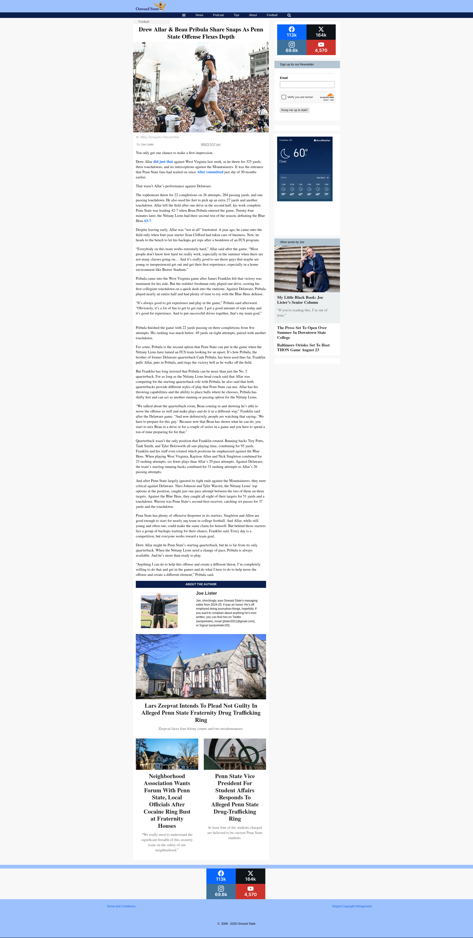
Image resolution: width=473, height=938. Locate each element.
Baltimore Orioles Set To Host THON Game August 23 (303, 347)
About (253, 15)
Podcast (218, 15)
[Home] (151, 9)
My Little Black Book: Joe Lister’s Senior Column (300, 299)
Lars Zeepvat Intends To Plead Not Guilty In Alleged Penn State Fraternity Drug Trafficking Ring (201, 712)
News (199, 15)
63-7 (147, 220)
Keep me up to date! (294, 110)
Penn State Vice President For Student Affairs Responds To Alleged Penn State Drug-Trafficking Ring (235, 797)
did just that (163, 161)
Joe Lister (147, 144)
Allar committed (210, 172)
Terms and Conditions (121, 906)
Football (272, 15)
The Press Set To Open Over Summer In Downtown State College (302, 332)
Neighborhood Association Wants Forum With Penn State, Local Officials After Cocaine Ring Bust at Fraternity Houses (167, 800)
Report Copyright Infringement (352, 906)
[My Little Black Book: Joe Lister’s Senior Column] (307, 293)
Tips (236, 15)
